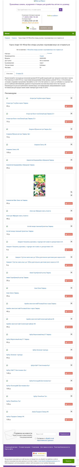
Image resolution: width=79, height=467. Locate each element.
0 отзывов (49, 53)
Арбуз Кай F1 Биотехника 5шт (16, 370)
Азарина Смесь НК (12, 149)
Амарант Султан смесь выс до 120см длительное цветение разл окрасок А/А (32, 262)
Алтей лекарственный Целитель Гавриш (19, 231)
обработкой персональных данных (45, 439)
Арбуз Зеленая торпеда (14, 355)
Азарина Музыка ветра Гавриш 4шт (18, 134)
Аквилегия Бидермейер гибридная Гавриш (20, 165)
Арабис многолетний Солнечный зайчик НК (21, 324)
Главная (7, 38)
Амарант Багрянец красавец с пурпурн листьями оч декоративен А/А (29, 247)
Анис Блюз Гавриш (12, 293)
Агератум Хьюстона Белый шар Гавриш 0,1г (21, 118)
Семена (14, 38)
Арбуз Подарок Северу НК (15, 416)
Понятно (68, 461)
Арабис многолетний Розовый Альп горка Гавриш (23, 308)
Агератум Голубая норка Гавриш (17, 103)
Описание (9, 73)
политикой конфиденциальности (49, 461)
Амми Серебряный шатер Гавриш (17, 277)
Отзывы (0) (19, 73)
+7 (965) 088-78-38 (30, 17)
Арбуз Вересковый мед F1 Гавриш (17, 339)
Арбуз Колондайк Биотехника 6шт (18, 386)
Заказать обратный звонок (30, 22)
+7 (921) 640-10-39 (30, 21)
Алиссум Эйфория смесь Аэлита (17, 216)
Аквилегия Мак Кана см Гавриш (16, 200)
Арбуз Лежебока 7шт (13, 401)
